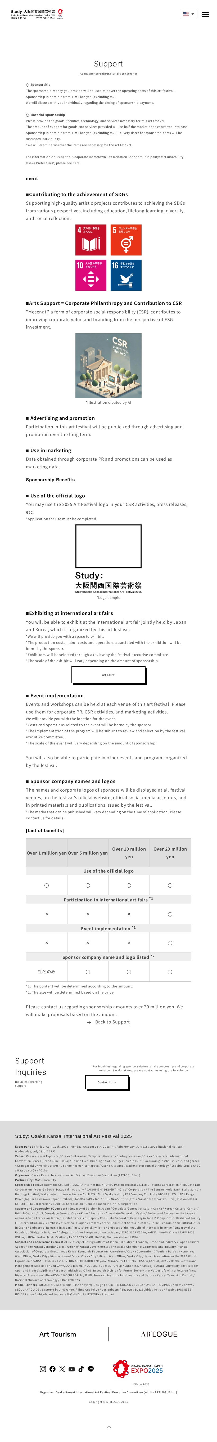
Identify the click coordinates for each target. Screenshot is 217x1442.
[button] (188, 14)
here (76, 163)
